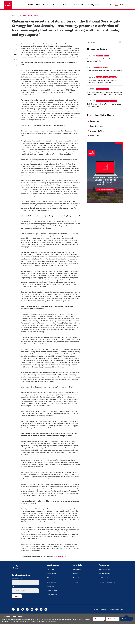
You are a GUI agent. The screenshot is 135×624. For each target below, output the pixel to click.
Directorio (75, 573)
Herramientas (79, 5)
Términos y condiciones (101, 609)
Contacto (75, 582)
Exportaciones (96, 126)
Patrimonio (50, 578)
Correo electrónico (17, 578)
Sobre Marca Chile (33, 5)
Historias (46, 5)
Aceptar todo (126, 619)
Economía (94, 121)
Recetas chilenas (51, 573)
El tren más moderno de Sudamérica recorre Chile (104, 70)
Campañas (67, 5)
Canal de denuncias (104, 578)
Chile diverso (50, 586)
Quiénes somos (77, 569)
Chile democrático (52, 590)
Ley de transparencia (104, 573)
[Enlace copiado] (15, 64)
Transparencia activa (104, 569)
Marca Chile (95, 135)
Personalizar (99, 619)
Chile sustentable (51, 582)
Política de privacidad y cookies (107, 582)
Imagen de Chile (97, 131)
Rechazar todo (112, 619)
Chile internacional (52, 594)
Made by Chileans (94, 5)
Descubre (56, 5)
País (13, 586)
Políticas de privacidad (116, 609)
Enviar (17, 596)
